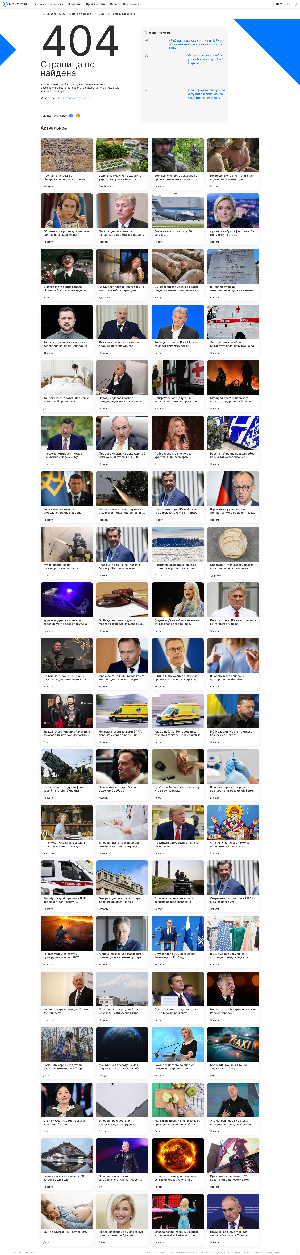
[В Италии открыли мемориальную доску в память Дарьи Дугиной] (233, 275)
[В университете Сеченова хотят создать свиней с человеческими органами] (178, 275)
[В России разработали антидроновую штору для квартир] (122, 1109)
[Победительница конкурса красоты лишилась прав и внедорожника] (178, 442)
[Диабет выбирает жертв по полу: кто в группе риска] (178, 775)
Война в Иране (81, 13)
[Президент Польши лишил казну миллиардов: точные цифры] (122, 664)
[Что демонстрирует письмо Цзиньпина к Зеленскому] (67, 442)
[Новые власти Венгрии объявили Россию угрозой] (233, 998)
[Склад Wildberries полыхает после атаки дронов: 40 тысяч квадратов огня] (233, 386)
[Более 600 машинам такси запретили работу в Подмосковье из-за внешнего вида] (233, 1053)
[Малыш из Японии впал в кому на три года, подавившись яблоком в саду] (178, 1109)
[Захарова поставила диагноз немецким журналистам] (178, 1053)
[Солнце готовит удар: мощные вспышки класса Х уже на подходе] (178, 1164)
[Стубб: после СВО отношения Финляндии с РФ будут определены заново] (178, 942)
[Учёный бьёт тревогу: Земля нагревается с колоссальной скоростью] (122, 1053)
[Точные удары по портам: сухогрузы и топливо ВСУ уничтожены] (67, 942)
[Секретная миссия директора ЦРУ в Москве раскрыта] (178, 998)
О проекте (159, 1252)
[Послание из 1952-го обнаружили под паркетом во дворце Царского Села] (67, 164)
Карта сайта (291, 1252)
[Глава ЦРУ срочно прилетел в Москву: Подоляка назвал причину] (122, 553)
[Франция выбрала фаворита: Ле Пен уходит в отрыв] (233, 219)
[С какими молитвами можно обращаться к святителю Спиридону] (233, 831)
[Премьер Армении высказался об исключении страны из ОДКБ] (122, 442)
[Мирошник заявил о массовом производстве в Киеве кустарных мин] (122, 942)
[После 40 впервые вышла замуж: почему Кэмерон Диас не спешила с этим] (122, 1220)
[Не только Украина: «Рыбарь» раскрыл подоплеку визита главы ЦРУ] (67, 664)
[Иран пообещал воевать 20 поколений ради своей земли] (233, 1164)
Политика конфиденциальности (216, 1252)
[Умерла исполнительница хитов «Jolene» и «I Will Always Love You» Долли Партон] (178, 1220)
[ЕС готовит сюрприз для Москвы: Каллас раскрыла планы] (67, 219)
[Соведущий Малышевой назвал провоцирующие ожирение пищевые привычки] (233, 553)
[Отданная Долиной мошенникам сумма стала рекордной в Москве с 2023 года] (178, 608)
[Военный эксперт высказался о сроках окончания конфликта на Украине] (178, 164)
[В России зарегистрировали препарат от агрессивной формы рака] (233, 775)
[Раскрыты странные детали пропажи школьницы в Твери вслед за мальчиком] (67, 1053)
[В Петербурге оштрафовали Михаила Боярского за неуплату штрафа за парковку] (67, 275)
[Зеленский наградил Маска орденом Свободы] (122, 775)
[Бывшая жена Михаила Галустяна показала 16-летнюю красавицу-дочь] (67, 720)
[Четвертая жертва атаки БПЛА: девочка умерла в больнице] (122, 720)
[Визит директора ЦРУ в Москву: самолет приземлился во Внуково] (178, 331)
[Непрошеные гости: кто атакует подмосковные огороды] (233, 164)
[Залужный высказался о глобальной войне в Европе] (67, 497)
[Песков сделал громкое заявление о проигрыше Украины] (122, 219)
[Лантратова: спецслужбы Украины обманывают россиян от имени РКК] (178, 386)
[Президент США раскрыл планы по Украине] (178, 831)
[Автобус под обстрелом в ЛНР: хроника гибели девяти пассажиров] (67, 886)
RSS (149, 1252)
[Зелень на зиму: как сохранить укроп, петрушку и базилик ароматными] (122, 164)
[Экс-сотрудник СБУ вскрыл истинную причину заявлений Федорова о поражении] (233, 1109)
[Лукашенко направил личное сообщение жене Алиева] (122, 331)
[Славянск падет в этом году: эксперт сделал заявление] (178, 886)
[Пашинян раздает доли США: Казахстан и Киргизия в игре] (122, 998)
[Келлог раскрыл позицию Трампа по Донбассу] (67, 998)
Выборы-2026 (56, 13)
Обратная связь (274, 1252)
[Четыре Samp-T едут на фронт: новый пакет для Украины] (67, 775)
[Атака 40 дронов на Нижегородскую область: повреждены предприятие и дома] (67, 553)
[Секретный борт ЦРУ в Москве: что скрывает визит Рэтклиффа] (178, 497)
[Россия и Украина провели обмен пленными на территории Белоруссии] (233, 442)
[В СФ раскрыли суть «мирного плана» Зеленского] (233, 720)
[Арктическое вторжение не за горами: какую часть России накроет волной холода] (178, 553)
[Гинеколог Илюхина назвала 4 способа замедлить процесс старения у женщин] (67, 831)
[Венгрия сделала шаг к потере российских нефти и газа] (122, 886)
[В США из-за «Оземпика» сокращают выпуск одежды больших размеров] (233, 942)
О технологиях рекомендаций (182, 1252)
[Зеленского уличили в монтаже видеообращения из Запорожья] (67, 331)
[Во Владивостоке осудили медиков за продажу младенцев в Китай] (122, 608)
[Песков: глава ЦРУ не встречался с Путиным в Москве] (233, 608)
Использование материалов (249, 1252)
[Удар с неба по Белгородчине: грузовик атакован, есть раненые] (178, 720)
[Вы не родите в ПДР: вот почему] (67, 1220)
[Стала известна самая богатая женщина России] (67, 1109)
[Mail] (5, 4)
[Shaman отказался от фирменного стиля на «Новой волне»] (122, 1164)
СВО (101, 13)
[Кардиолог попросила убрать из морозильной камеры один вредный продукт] (122, 275)
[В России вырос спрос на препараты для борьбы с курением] (233, 664)
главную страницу (78, 98)
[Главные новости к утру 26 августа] (178, 219)
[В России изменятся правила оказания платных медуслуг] (122, 831)
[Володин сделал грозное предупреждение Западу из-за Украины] (122, 386)
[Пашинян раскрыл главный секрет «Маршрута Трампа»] (233, 1220)
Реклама (29, 1252)
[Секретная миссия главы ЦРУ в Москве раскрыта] (233, 886)
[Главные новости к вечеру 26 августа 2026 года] (67, 1164)
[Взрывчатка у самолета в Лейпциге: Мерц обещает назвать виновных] (233, 497)
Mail (5, 1252)
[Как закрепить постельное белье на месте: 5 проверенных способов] (67, 386)
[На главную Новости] (17, 4)
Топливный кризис (123, 13)
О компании (16, 1252)
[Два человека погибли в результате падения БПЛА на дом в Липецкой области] (233, 331)
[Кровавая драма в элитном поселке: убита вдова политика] (67, 608)
